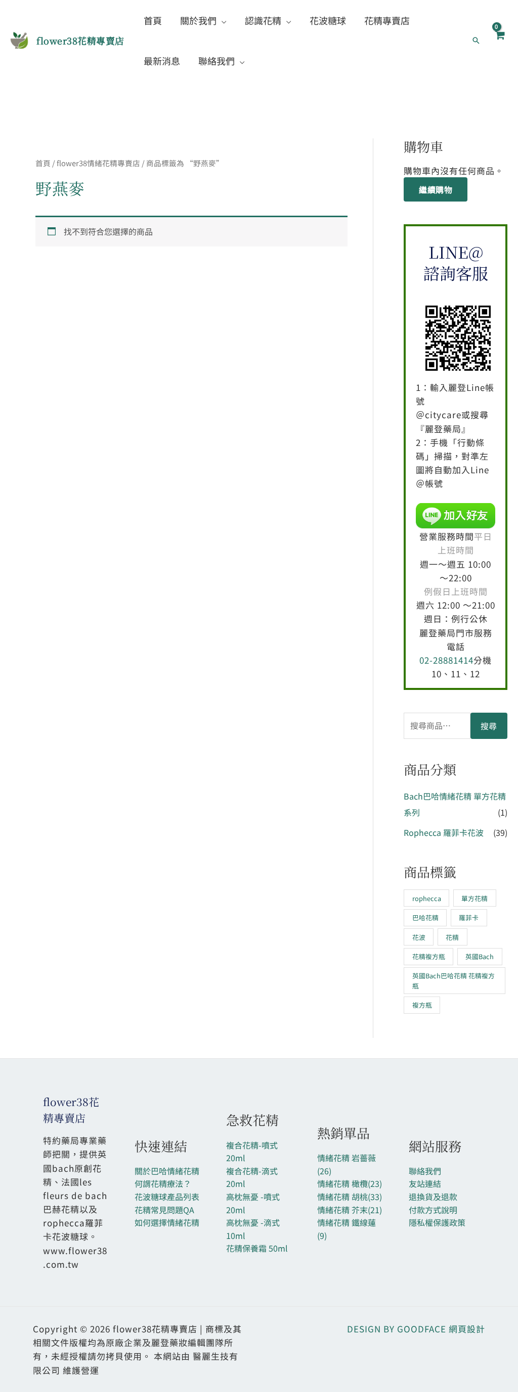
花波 (418, 937)
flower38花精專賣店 (80, 40)
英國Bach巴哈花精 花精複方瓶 (453, 980)
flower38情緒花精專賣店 (98, 163)
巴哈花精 (425, 917)
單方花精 (474, 898)
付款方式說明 (433, 1210)
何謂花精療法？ (163, 1183)
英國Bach (479, 956)
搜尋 (489, 726)
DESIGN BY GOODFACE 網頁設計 (416, 1328)
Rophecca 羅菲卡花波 (444, 832)
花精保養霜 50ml (257, 1248)
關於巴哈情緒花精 (167, 1171)
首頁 (43, 163)
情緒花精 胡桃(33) (349, 1196)
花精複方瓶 (428, 956)
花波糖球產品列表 (167, 1196)
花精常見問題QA (164, 1210)
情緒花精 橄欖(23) (349, 1183)
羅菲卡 (469, 917)
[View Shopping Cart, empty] (499, 40)
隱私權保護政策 (437, 1222)
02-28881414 (446, 660)
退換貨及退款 (433, 1196)
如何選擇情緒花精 (167, 1222)
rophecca (426, 898)
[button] (222, 20)
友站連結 (425, 1183)
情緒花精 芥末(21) (349, 1210)
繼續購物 (435, 189)
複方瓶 (422, 1005)
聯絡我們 (425, 1171)
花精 (452, 937)
